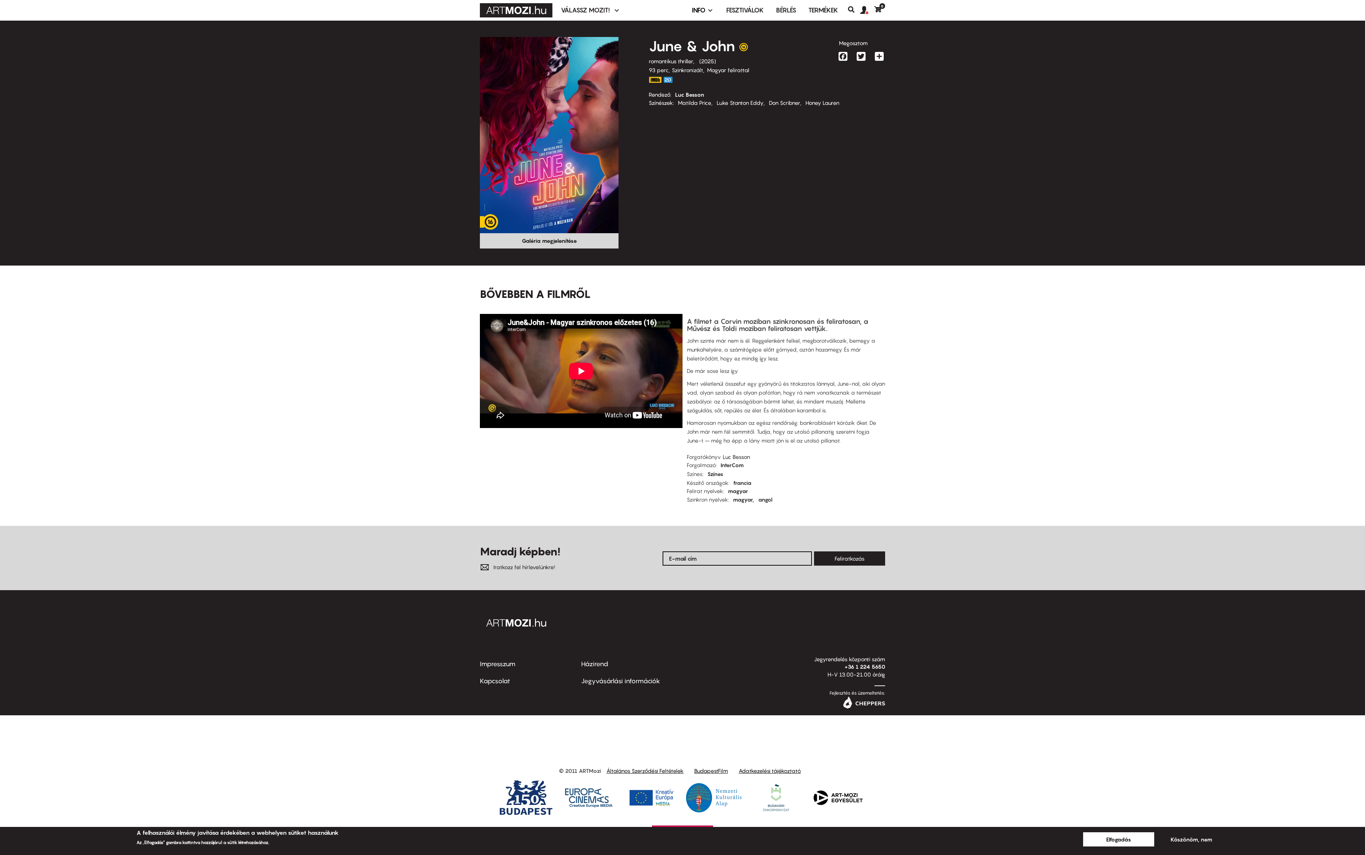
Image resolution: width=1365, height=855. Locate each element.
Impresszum (497, 664)
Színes (715, 474)
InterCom (732, 465)
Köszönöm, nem (1191, 839)
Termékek (823, 10)
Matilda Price (694, 103)
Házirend (594, 664)
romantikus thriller (671, 61)
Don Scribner (784, 103)
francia (742, 483)
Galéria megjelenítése (549, 240)
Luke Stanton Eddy (740, 103)
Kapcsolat (495, 681)
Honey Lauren (822, 103)
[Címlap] (516, 10)
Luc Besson (689, 94)
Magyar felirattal (728, 70)
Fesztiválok (745, 10)
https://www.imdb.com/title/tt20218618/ (655, 80)
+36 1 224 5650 (865, 666)
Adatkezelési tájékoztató (770, 771)
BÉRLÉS (786, 10)
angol (765, 499)
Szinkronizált (687, 70)
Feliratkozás (849, 558)
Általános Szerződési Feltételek (645, 771)
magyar (738, 491)
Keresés (854, 9)
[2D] (670, 80)
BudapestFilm (711, 771)
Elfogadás (1118, 839)
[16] (743, 49)
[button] (867, 10)
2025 (707, 61)
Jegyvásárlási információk (620, 681)
